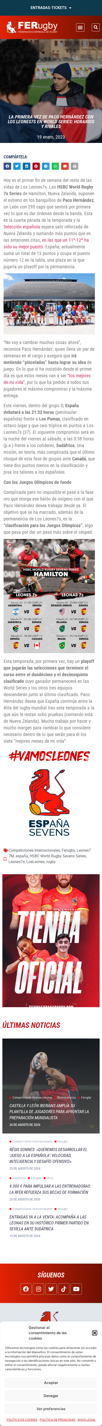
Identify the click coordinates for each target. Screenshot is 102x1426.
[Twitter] (51, 1289)
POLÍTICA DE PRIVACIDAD (57, 1419)
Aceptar (51, 1382)
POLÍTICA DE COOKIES (22, 1419)
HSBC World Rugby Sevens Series (58, 856)
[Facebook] (26, 1289)
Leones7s (17, 861)
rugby (51, 861)
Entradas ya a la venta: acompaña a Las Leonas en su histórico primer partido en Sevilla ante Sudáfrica (49, 1222)
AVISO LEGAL (87, 1419)
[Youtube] (76, 1289)
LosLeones (35, 861)
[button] (94, 1333)
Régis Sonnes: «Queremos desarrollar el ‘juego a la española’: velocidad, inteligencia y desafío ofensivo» (48, 1155)
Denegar (51, 1395)
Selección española (22, 227)
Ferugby (68, 850)
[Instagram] (38, 1289)
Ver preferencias (51, 1409)
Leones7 (84, 850)
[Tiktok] (63, 1289)
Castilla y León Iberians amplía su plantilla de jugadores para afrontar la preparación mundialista (49, 1111)
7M (11, 856)
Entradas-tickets (49, 7)
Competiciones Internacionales (34, 850)
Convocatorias (67, 1097)
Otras (50, 1178)
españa (22, 856)
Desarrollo (19, 1178)
